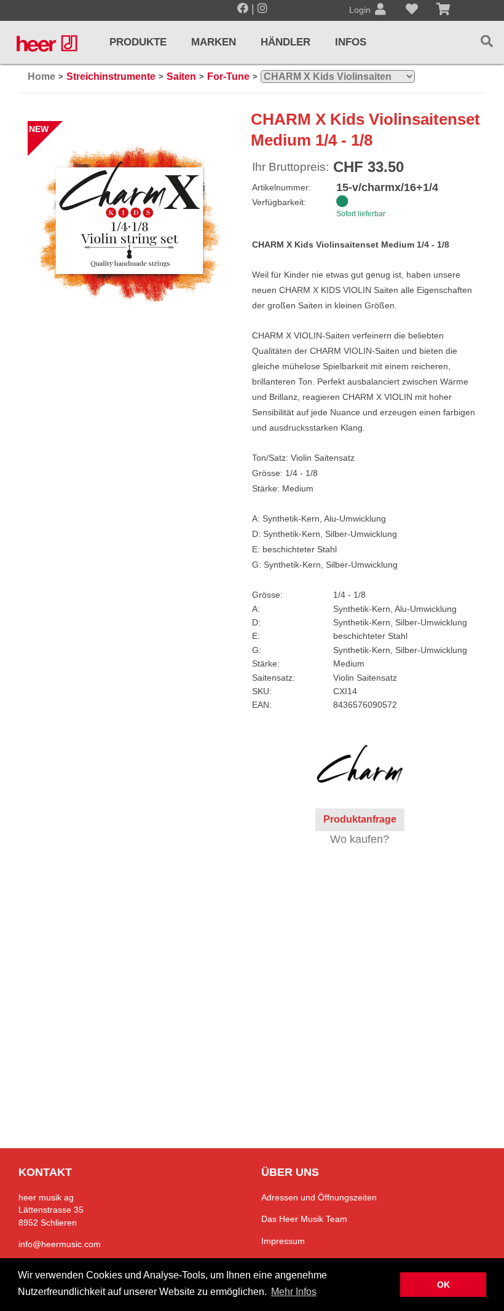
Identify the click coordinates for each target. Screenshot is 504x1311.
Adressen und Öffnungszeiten (319, 1197)
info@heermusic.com (59, 1244)
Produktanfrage (359, 819)
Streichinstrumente (111, 76)
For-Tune (228, 76)
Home (41, 76)
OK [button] (443, 1284)
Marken (213, 42)
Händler (285, 42)
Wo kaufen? (359, 839)
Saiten (181, 76)
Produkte (138, 42)
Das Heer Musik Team (304, 1219)
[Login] (380, 10)
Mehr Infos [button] (294, 1291)
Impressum (283, 1241)
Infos (350, 42)
